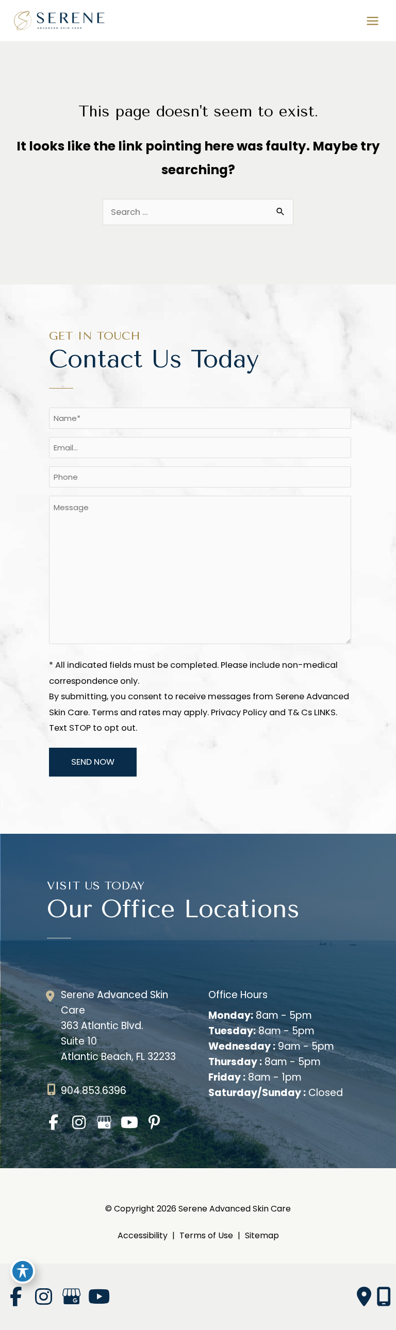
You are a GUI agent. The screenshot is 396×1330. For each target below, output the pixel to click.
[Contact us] (364, 1297)
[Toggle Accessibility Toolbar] (22, 1271)
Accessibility (143, 1235)
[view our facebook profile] (53, 1122)
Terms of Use (206, 1235)
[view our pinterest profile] (154, 1122)
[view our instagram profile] (78, 1122)
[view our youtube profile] (129, 1122)
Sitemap (262, 1235)
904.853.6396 (93, 1091)
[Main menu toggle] (372, 20)
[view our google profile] (104, 1122)
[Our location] (383, 1297)
